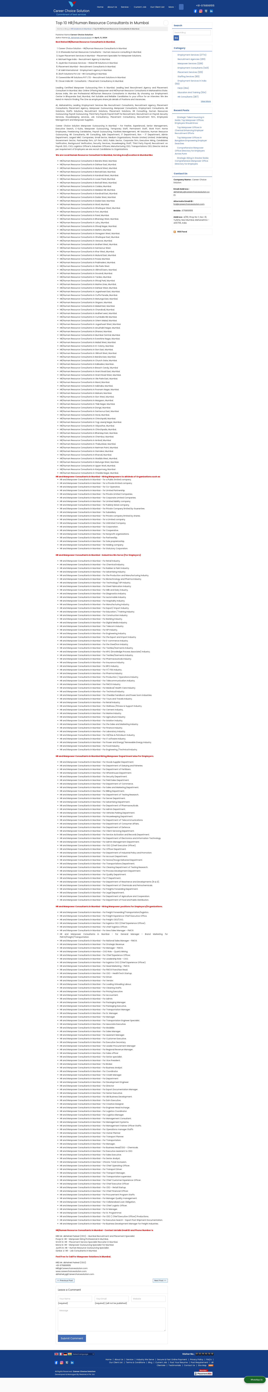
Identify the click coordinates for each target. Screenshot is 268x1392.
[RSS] (210, 1365)
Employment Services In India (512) (190, 82)
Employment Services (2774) (191, 54)
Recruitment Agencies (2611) (191, 59)
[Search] (181, 7)
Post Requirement (199, 1362)
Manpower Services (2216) (190, 63)
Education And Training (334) (191, 92)
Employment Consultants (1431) (193, 67)
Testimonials (174, 1365)
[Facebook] (195, 10)
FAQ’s (209, 1359)
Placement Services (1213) (190, 72)
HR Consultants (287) (188, 96)
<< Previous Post (65, 1280)
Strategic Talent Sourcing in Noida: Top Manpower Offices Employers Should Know (189, 120)
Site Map (202, 1365)
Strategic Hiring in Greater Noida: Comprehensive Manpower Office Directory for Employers (192, 161)
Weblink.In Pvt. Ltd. (87, 1374)
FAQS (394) (183, 88)
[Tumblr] (206, 10)
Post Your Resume (179, 1362)
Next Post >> (160, 1280)
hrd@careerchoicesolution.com (189, 204)
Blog (67, 29)
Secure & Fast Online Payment (172, 1359)
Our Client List (157, 6)
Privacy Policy (196, 1359)
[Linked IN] (211, 10)
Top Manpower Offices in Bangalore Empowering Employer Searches (191, 140)
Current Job (140, 6)
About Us (112, 6)
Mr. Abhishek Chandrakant (79, 37)
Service (125, 6)
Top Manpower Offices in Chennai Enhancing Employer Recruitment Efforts (189, 130)
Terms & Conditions (135, 1362)
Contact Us (189, 1365)
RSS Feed (182, 231)
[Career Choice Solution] (71, 8)
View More (206, 101)
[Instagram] (200, 10)
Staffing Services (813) (188, 76)
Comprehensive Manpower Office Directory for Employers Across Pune (190, 150)
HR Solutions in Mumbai (81, 29)
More (171, 6)
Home (100, 6)
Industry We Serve (145, 1359)
